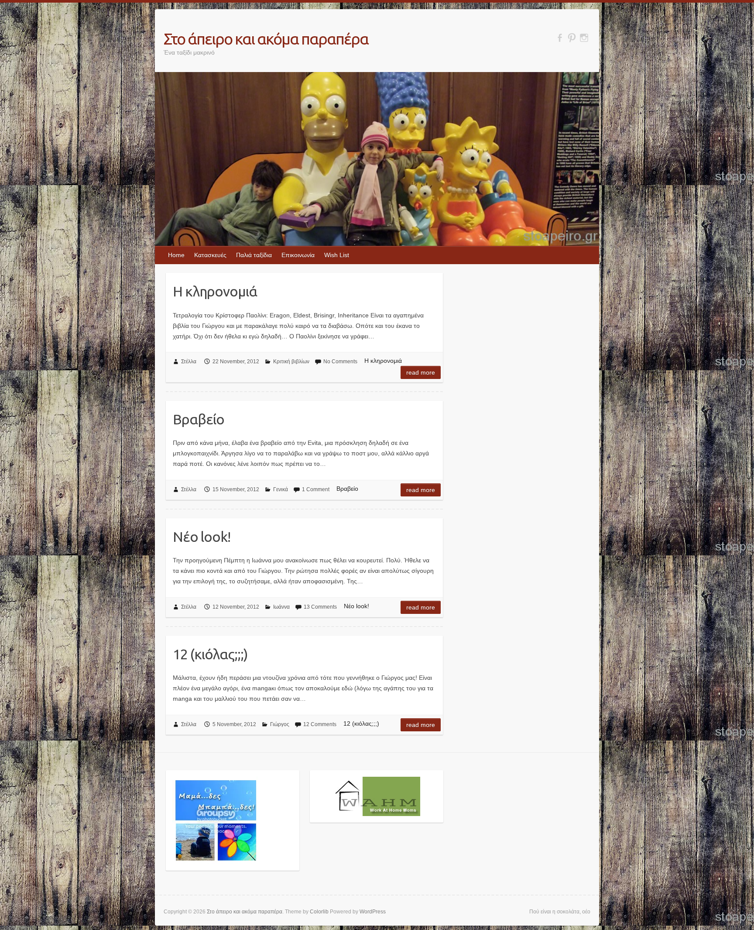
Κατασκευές (210, 254)
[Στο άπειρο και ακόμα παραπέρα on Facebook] (560, 37)
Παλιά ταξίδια (254, 254)
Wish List (336, 254)
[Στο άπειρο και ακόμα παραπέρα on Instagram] (584, 37)
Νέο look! (201, 536)
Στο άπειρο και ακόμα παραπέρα (266, 39)
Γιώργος (279, 724)
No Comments (340, 361)
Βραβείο (198, 419)
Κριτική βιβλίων (291, 361)
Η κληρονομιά (215, 291)
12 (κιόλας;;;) (210, 654)
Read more (420, 372)
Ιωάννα (281, 607)
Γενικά (280, 489)
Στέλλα (188, 361)
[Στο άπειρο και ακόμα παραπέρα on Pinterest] (572, 37)
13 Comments (320, 607)
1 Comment (315, 489)
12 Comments (319, 724)
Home (176, 254)
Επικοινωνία (298, 254)
